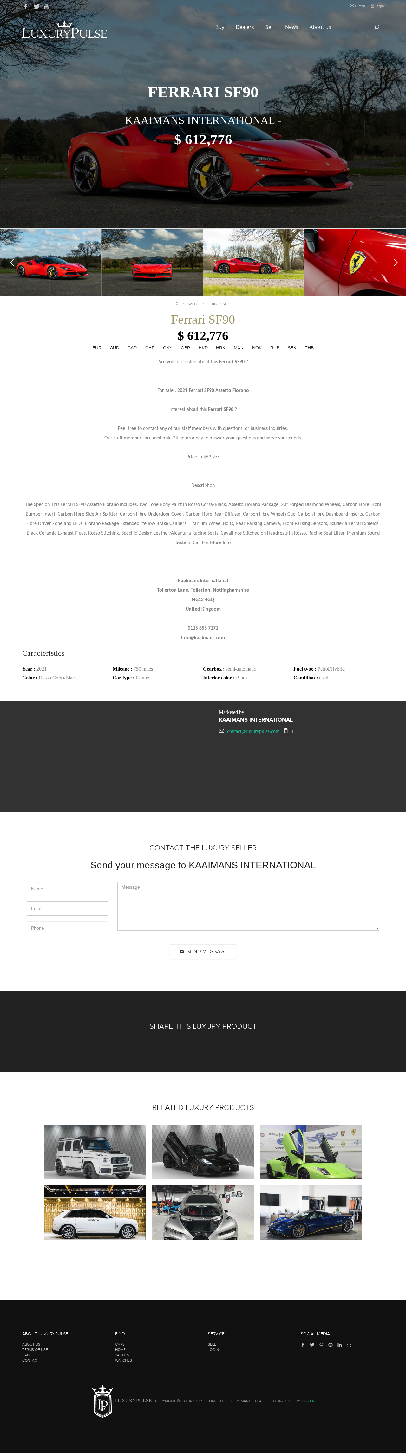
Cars (120, 1344)
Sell (270, 26)
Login (379, 6)
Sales (193, 304)
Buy (220, 26)
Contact (30, 1360)
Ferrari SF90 (219, 304)
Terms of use (35, 1349)
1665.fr (307, 1401)
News (292, 26)
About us (321, 26)
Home (120, 1349)
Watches (123, 1360)
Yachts (122, 1355)
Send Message (206, 951)
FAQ (26, 1355)
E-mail (360, 6)
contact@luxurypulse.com (253, 731)
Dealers (245, 26)
